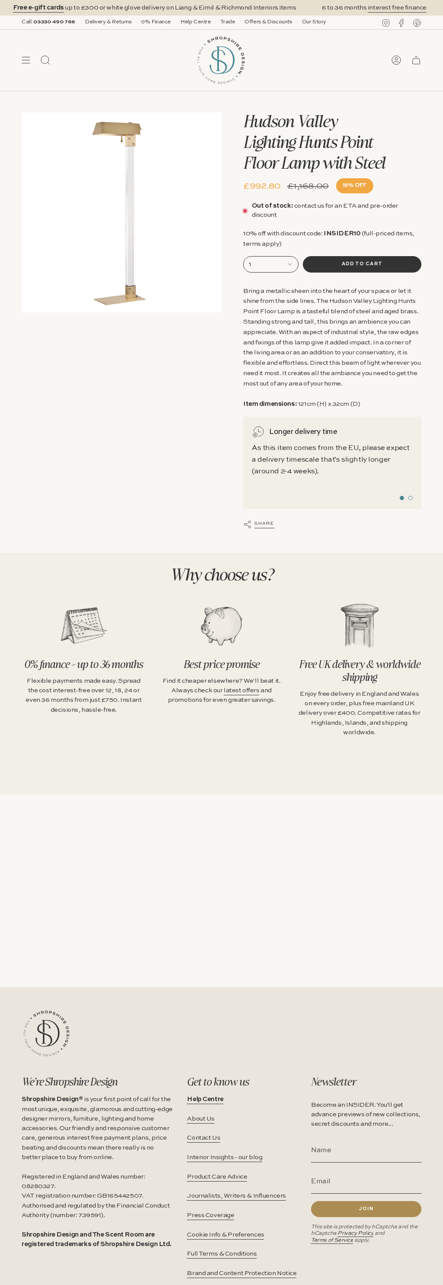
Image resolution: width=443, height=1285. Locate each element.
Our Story (314, 22)
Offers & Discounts (268, 22)
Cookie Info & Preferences (225, 1235)
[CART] (416, 60)
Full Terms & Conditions (222, 1254)
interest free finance (386, 8)
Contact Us (203, 1138)
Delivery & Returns (108, 22)
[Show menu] (26, 60)
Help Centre (195, 22)
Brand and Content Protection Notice (241, 1273)
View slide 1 (402, 498)
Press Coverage (210, 1215)
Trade (227, 22)
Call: (48, 22)
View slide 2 (410, 498)
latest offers (241, 690)
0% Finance (156, 22)
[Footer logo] (46, 1033)
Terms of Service (332, 1240)
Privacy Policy (355, 1233)
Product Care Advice (217, 1177)
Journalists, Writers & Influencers (236, 1196)
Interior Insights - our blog (224, 1157)
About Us (201, 1119)
